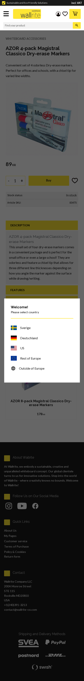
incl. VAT (76, 3)
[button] (6, 14)
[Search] (77, 25)
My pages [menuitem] (58, 13)
